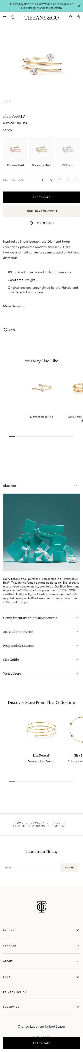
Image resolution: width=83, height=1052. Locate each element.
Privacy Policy (15, 992)
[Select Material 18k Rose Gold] (15, 149)
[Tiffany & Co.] (41, 17)
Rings (56, 822)
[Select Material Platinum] (67, 149)
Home (19, 822)
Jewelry (37, 822)
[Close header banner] (79, 5)
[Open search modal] (12, 17)
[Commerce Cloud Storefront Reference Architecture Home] (41, 907)
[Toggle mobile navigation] (4, 17)
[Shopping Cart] (78, 17)
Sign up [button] (69, 867)
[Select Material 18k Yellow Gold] (41, 149)
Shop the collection (50, 7)
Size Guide (17, 179)
